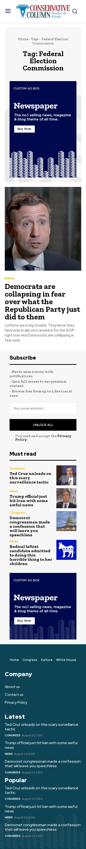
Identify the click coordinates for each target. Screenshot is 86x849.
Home (23, 39)
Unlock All (43, 425)
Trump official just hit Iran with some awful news (29, 500)
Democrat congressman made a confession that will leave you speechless (30, 526)
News (9, 278)
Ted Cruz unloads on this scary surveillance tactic (41, 727)
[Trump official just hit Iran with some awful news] (66, 498)
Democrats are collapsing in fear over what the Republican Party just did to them (42, 301)
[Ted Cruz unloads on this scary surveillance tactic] (66, 475)
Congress (17, 468)
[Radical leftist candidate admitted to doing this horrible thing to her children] (66, 550)
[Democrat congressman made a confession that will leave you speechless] (66, 521)
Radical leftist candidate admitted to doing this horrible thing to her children (31, 555)
